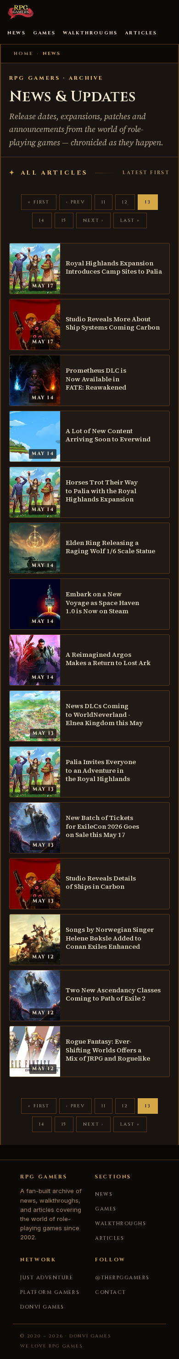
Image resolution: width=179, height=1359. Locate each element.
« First (39, 202)
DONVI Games (42, 1307)
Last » (130, 220)
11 (103, 202)
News (16, 33)
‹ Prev (75, 202)
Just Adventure (46, 1277)
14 (42, 220)
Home (23, 53)
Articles (141, 33)
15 (64, 220)
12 (125, 202)
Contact (110, 1292)
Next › (93, 220)
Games (44, 33)
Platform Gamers (49, 1292)
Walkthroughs (90, 33)
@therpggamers (122, 1277)
